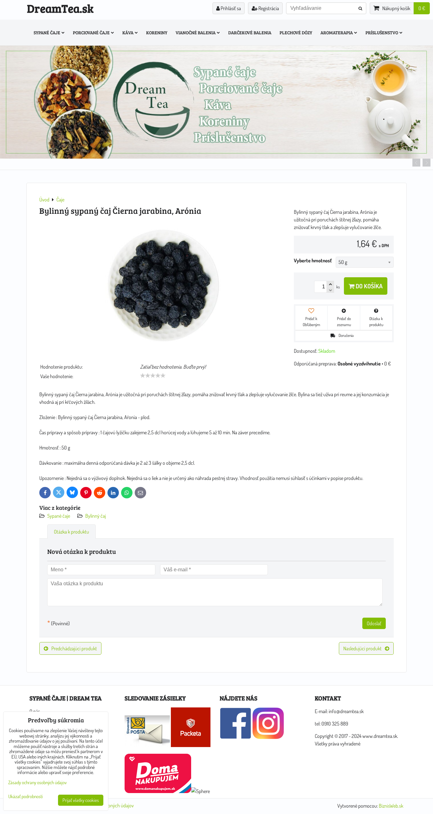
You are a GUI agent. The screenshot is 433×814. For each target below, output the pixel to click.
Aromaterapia (336, 33)
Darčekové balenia (249, 33)
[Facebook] (235, 737)
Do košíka (368, 286)
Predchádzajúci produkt (74, 648)
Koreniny (156, 33)
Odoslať (374, 623)
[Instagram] (268, 737)
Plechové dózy (296, 33)
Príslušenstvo (381, 33)
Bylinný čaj (95, 516)
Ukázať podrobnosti (25, 796)
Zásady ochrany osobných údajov (37, 782)
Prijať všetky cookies (80, 800)
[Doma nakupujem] (158, 791)
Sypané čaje (47, 33)
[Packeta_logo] (190, 745)
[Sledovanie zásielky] (147, 745)
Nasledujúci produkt (362, 648)
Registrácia (268, 8)
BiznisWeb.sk (391, 806)
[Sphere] (200, 791)
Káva (127, 33)
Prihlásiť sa (230, 8)
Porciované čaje (91, 33)
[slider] (152, 375)
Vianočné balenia (196, 33)
